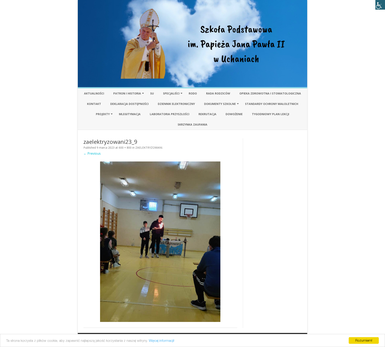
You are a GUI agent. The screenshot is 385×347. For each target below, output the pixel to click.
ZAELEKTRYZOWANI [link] (148, 147)
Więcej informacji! (161, 341)
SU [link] (152, 93)
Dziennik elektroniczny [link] (176, 104)
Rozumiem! (363, 340)
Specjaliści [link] (171, 93)
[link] (380, 5)
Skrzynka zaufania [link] (192, 124)
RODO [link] (193, 93)
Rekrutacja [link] (207, 114)
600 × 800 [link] (125, 147)
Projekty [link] (103, 114)
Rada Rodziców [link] (218, 93)
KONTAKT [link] (94, 104)
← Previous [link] (92, 153)
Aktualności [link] (94, 93)
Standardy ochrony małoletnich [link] (271, 104)
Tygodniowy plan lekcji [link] (270, 114)
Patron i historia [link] (127, 93)
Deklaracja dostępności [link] (129, 104)
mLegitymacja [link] (130, 114)
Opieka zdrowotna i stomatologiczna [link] (270, 93)
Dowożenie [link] (234, 114)
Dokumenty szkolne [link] (220, 104)
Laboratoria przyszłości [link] (169, 114)
